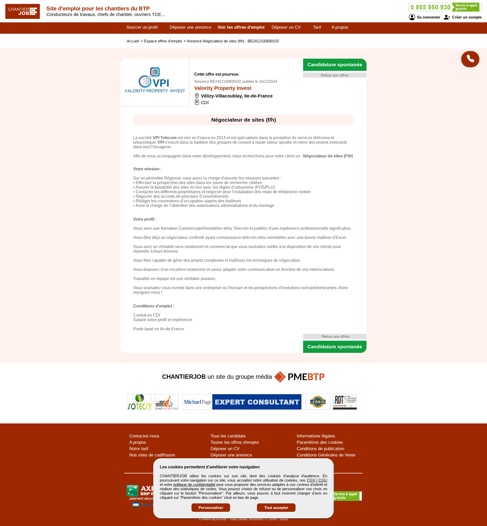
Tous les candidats (228, 436)
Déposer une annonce (190, 27)
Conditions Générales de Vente (326, 455)
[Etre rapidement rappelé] (468, 59)
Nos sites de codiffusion (152, 455)
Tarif (317, 27)
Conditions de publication (320, 448)
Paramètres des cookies (320, 442)
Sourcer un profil (142, 27)
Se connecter (428, 17)
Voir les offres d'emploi (241, 27)
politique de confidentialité (194, 484)
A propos (340, 27)
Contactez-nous (144, 436)
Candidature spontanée (334, 64)
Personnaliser (211, 507)
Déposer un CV (286, 27)
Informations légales (316, 436)
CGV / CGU (317, 480)
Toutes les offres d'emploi (235, 442)
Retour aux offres (335, 75)
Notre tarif (138, 448)
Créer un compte (466, 17)
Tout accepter (276, 507)
